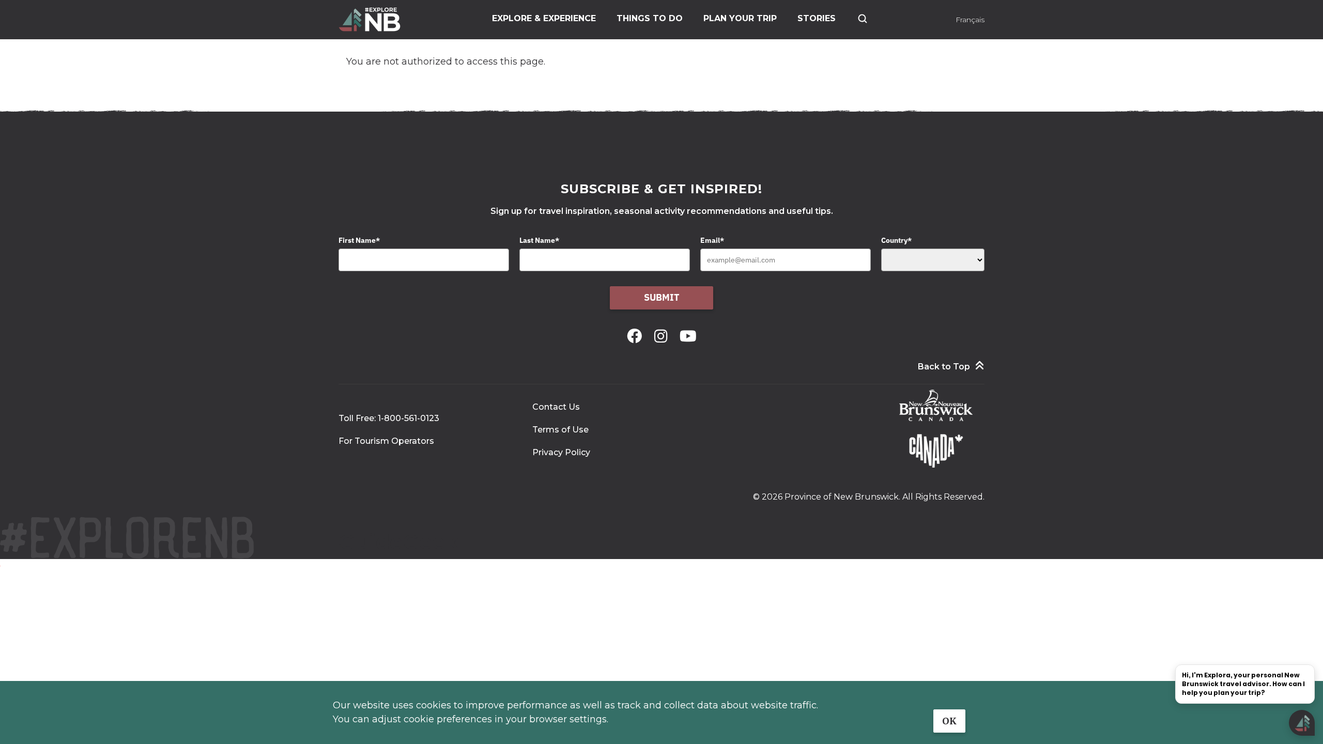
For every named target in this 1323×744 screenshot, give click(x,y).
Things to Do (650, 18)
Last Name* (539, 240)
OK (949, 721)
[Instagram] (662, 336)
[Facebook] (636, 336)
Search (862, 18)
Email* (712, 240)
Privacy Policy (561, 452)
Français (970, 19)
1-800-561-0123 (408, 418)
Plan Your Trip (740, 18)
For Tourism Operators (386, 441)
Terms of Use (560, 430)
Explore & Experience (544, 18)
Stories (816, 18)
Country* (896, 240)
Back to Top (944, 366)
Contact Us (556, 407)
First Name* (359, 240)
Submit (662, 297)
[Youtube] (688, 336)
